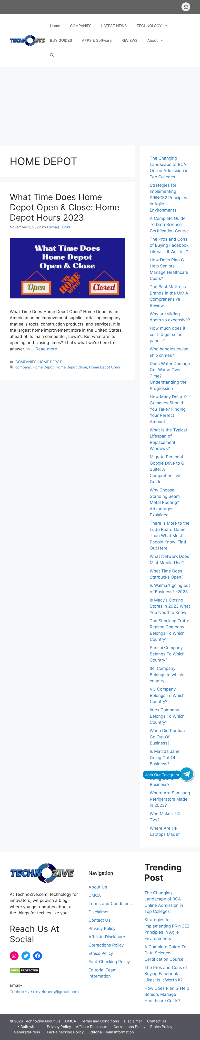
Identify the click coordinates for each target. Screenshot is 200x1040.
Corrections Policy (106, 945)
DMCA (95, 895)
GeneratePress (27, 1032)
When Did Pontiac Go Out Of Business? (167, 736)
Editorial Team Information (111, 1032)
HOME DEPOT (50, 362)
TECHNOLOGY (149, 25)
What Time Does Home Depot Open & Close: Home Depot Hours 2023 (64, 207)
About (152, 40)
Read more (46, 349)
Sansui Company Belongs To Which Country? (167, 654)
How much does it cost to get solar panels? (167, 334)
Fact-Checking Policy (109, 961)
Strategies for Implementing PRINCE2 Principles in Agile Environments (168, 198)
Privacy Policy (102, 928)
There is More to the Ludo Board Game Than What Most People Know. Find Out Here (170, 536)
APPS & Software (97, 40)
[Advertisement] (100, 104)
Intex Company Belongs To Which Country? (167, 716)
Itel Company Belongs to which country (166, 674)
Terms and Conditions (110, 903)
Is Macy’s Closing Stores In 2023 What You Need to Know (170, 606)
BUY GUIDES (61, 40)
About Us (98, 887)
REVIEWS (129, 40)
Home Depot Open (104, 367)
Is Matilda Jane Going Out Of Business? (165, 757)
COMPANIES (80, 25)
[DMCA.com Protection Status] (24, 971)
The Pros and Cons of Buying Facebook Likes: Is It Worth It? (169, 245)
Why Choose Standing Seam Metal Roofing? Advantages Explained (165, 502)
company (23, 367)
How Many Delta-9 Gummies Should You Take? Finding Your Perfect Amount (168, 409)
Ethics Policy (101, 953)
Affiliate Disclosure (107, 936)
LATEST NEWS (114, 25)
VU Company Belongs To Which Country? (167, 695)
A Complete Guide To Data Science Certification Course (169, 224)
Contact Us (99, 920)
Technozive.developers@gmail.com (44, 991)
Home (55, 25)
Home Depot (43, 367)
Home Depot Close (71, 367)
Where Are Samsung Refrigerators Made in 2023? (170, 799)
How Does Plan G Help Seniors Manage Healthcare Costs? (166, 994)
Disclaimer (99, 911)
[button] (52, 55)
